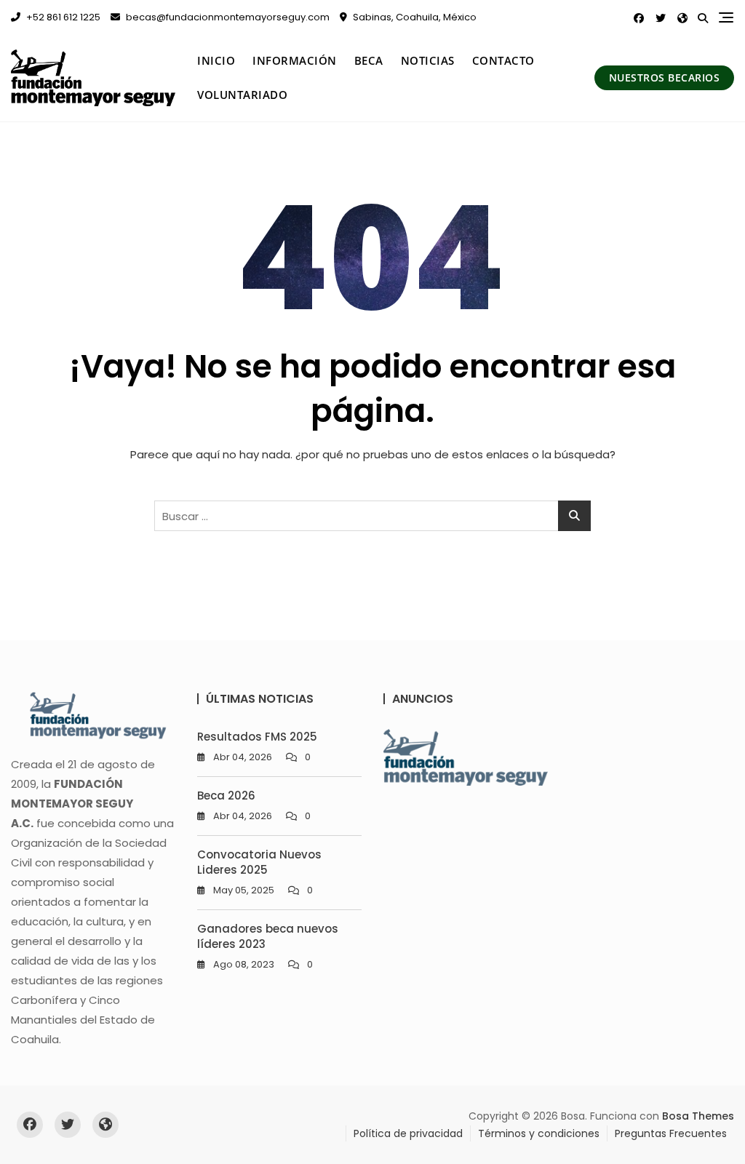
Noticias (428, 60)
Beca (368, 60)
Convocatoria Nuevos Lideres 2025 (259, 862)
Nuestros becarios (664, 77)
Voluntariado (242, 94)
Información (294, 60)
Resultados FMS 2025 (257, 736)
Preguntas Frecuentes (671, 1133)
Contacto (503, 60)
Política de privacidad (408, 1133)
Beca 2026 (226, 795)
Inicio (216, 60)
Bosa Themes (698, 1116)
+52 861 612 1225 (62, 17)
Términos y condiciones (538, 1133)
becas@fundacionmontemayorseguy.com (227, 17)
